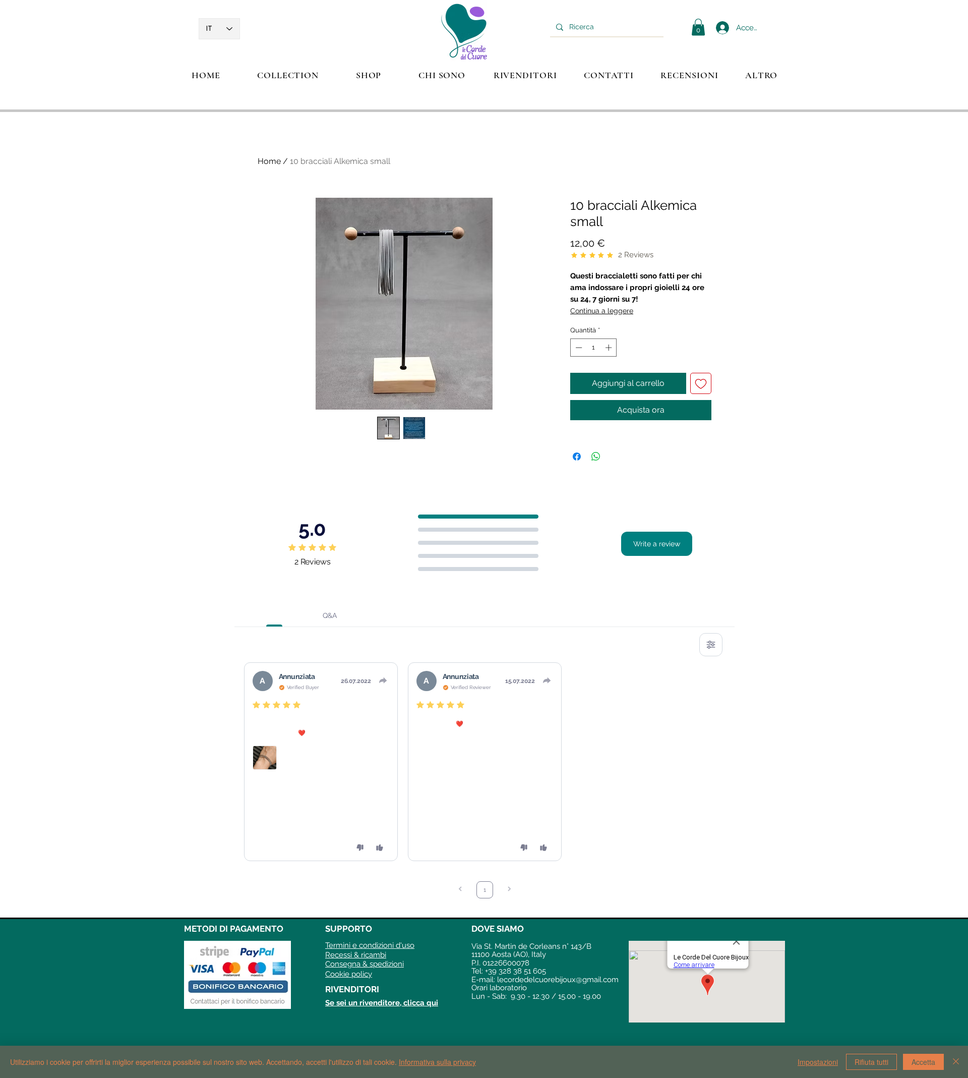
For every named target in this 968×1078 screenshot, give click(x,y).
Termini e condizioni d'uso (369, 945)
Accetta (923, 1062)
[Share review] (383, 680)
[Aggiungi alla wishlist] (700, 383)
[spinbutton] (593, 347)
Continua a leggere (601, 311)
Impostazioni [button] (818, 1062)
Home (269, 161)
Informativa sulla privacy (437, 1062)
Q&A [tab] (330, 615)
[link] (698, 27)
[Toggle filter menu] (710, 644)
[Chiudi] (956, 1062)
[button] (287, 75)
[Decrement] (578, 347)
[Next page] (509, 890)
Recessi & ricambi (355, 954)
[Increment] (609, 347)
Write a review (656, 544)
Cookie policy (348, 974)
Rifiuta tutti (871, 1062)
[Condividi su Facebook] (577, 456)
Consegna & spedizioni (364, 964)
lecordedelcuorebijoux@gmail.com (558, 979)
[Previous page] (460, 890)
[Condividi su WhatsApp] (596, 456)
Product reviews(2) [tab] (274, 615)
